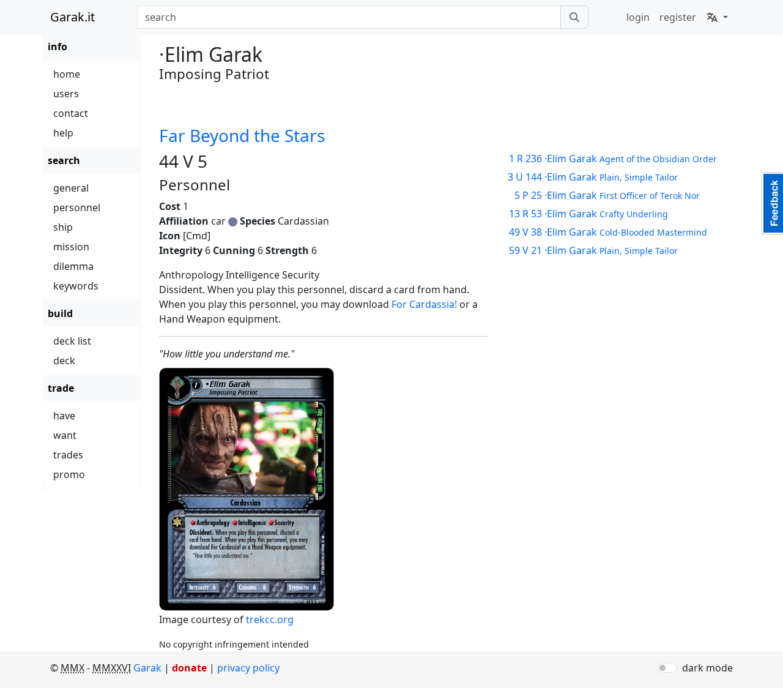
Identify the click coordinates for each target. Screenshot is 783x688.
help (63, 133)
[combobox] (349, 17)
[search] (574, 17)
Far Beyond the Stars (242, 135)
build (60, 313)
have (64, 415)
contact (70, 113)
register (677, 17)
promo (69, 474)
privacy (248, 668)
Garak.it (72, 17)
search (64, 160)
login (638, 17)
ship (63, 227)
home (66, 74)
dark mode (707, 668)
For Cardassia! (424, 304)
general (71, 188)
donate (189, 668)
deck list (72, 341)
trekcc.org (270, 619)
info (57, 46)
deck (64, 360)
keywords (75, 286)
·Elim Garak (613, 158)
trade (61, 388)
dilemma (73, 266)
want (64, 435)
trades (68, 455)
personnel (76, 207)
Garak (147, 668)
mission (71, 246)
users (66, 93)
